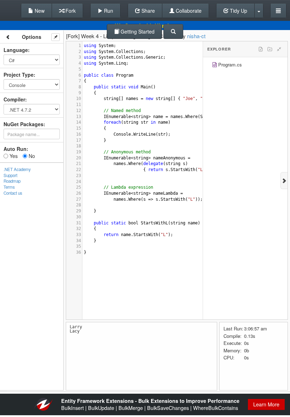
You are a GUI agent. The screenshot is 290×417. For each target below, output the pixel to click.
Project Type (19, 74)
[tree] (245, 65)
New (39, 10)
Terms (9, 187)
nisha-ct (196, 36)
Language (16, 49)
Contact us (13, 193)
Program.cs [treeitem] (230, 64)
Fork (70, 10)
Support (10, 175)
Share (147, 10)
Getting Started (137, 31)
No (31, 155)
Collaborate (188, 10)
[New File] (260, 49)
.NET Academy (17, 169)
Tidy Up (237, 10)
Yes (13, 155)
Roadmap (12, 181)
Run (108, 10)
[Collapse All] (279, 49)
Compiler (14, 99)
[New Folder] (270, 49)
